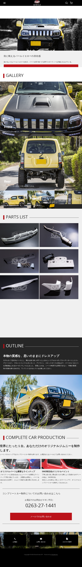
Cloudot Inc (54, 554)
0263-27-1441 (40, 505)
